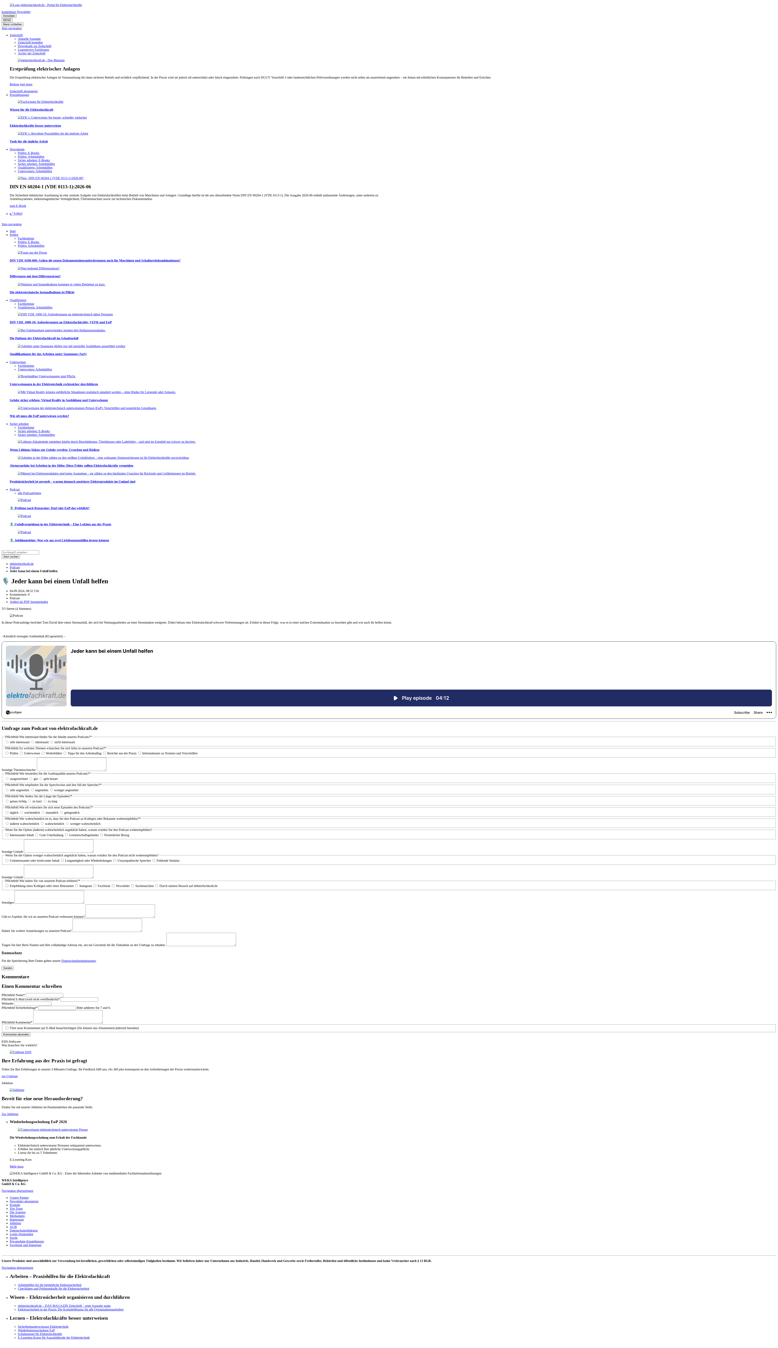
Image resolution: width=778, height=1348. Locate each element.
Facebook (104, 886)
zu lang (52, 801)
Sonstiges (8, 902)
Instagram (85, 886)
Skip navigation (12, 28)
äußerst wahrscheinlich (24, 823)
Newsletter (123, 886)
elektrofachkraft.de (22, 563)
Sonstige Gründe (13, 851)
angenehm (41, 790)
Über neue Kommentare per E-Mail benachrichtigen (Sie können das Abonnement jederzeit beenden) (74, 1028)
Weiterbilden (54, 753)
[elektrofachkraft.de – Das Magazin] (41, 60)
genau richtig (18, 801)
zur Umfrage (10, 1076)
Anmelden (9, 15)
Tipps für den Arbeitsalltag (85, 753)
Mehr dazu (17, 1166)
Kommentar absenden (16, 1034)
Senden (7, 968)
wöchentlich (32, 812)
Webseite (8, 1003)
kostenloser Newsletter (16, 12)
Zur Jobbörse (10, 1114)
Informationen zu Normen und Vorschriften (170, 753)
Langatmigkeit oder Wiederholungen (88, 860)
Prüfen (14, 753)
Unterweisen (32, 753)
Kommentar (17, 1022)
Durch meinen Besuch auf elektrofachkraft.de (188, 886)
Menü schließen (12, 24)
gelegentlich (72, 812)
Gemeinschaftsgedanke (84, 835)
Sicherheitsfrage (20, 1007)
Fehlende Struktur (168, 860)
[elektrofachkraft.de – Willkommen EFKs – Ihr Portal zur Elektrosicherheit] (46, 5)
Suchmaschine (144, 886)
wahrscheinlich (54, 823)
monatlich (52, 812)
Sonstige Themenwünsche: (19, 770)
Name (13, 995)
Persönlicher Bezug (116, 835)
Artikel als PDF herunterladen (29, 602)
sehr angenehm (19, 790)
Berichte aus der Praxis (122, 753)
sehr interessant (19, 742)
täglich (14, 812)
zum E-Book (18, 206)
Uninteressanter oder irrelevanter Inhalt (34, 860)
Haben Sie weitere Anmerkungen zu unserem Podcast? (37, 931)
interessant (42, 742)
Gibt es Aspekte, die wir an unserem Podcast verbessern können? (43, 916)
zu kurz (37, 801)
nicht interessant (65, 742)
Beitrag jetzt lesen (21, 84)
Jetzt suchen (10, 556)
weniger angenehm (66, 790)
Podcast (15, 567)
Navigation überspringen (17, 1191)
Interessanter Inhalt (22, 835)
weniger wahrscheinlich (85, 823)
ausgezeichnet (19, 778)
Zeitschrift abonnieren (24, 91)
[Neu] (51, 178)
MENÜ (7, 20)
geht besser (51, 778)
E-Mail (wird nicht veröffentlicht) (31, 999)
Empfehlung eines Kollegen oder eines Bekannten (42, 886)
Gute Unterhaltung (51, 835)
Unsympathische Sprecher (134, 860)
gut (36, 778)
